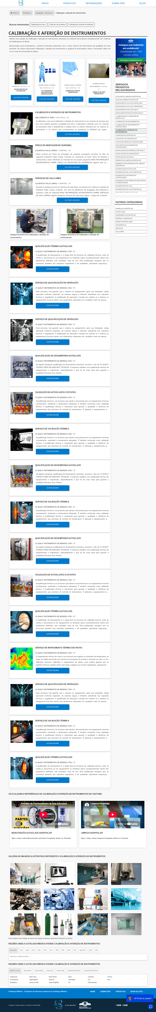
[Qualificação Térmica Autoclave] (21, 267)
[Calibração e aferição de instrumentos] (34, 221)
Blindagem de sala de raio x (127, 110)
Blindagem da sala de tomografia (129, 106)
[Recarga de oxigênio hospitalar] (25, 924)
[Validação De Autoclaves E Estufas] (21, 413)
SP (39, 950)
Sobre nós (118, 3)
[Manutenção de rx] (92, 874)
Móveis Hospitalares (124, 222)
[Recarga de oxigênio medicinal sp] (25, 899)
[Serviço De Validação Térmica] (21, 449)
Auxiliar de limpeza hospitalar (128, 96)
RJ (21, 950)
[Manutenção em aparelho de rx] (126, 924)
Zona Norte (27, 970)
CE (75, 950)
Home (92, 991)
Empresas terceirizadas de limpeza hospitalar (130, 164)
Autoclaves (120, 212)
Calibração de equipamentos (127, 121)
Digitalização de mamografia (127, 154)
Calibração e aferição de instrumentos (126, 131)
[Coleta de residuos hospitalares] (92, 924)
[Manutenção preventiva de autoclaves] (25, 874)
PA (96, 950)
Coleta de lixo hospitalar (57, 24)
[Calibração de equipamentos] (59, 899)
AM (90, 950)
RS (57, 950)
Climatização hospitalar (126, 135)
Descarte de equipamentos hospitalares (127, 146)
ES (33, 950)
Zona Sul (50, 970)
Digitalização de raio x (38, 24)
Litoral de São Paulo (91, 970)
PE (63, 950)
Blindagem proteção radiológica (129, 113)
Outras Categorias (129, 202)
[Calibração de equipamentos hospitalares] (59, 874)
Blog (143, 3)
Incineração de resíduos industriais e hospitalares (131, 182)
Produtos (69, 3)
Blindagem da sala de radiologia (129, 103)
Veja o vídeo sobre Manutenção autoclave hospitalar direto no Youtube (41, 838)
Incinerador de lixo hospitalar (128, 189)
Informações (94, 3)
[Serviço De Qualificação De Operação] (21, 303)
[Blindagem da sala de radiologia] (59, 924)
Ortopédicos (121, 225)
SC (51, 950)
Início (45, 3)
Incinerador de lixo (124, 186)
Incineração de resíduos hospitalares (126, 176)
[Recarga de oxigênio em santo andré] (92, 899)
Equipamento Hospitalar (126, 215)
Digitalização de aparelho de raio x (130, 150)
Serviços (119, 228)
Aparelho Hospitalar (124, 208)
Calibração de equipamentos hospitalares (127, 126)
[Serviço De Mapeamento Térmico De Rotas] (21, 668)
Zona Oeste (39, 970)
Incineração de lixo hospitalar (128, 172)
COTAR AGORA (21, 98)
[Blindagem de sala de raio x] (126, 874)
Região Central (15, 970)
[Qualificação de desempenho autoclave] (21, 376)
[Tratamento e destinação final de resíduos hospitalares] (126, 899)
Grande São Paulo (74, 970)
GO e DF (82, 950)
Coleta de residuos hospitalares (129, 142)
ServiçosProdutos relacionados (125, 87)
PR (45, 950)
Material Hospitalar (124, 218)
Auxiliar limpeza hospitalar (127, 100)
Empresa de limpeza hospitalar (128, 160)
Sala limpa (120, 232)
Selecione (13, 950)
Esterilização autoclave (126, 169)
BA (69, 950)
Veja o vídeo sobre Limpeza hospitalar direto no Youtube (104, 838)
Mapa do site (137, 991)
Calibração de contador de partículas (81, 24)
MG (27, 950)
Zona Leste (60, 970)
